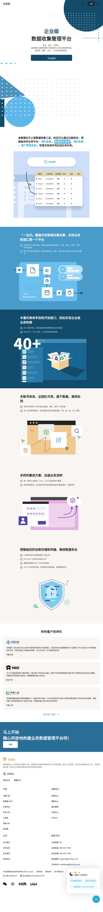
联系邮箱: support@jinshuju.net (65, 859)
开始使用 (51, 58)
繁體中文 (17, 780)
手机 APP (6, 812)
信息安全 (6, 859)
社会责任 (6, 853)
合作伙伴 (6, 848)
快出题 (5, 829)
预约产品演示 (90, 881)
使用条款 (39, 872)
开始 (10, 744)
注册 (91, 4)
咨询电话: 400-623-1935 (61, 848)
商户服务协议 (58, 872)
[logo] (6, 4)
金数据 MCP (8, 801)
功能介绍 (6, 796)
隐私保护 (48, 872)
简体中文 (6, 780)
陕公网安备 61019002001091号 (33, 876)
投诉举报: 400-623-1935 (61, 853)
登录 (83, 4)
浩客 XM (6, 823)
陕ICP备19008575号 (10, 876)
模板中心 (55, 801)
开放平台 (6, 807)
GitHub (54, 818)
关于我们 (6, 842)
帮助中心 (55, 796)
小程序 (5, 818)
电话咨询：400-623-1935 (83, 887)
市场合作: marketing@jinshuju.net (66, 864)
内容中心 (55, 812)
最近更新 (55, 807)
